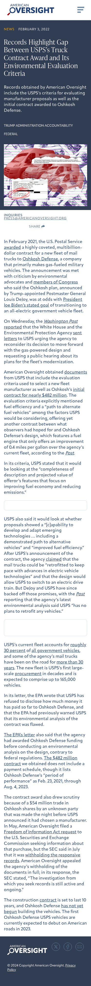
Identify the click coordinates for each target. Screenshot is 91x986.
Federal (11, 134)
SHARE (35, 226)
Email (79, 947)
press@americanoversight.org (35, 218)
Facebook (68, 947)
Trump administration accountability (38, 125)
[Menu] (80, 9)
